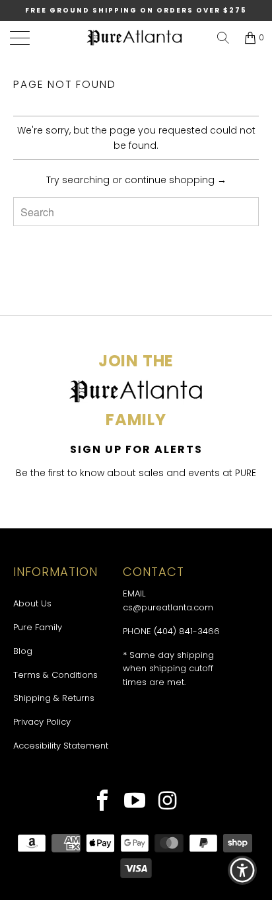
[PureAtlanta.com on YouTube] (135, 802)
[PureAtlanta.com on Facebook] (102, 802)
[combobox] (136, 211)
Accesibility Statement (60, 745)
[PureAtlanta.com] (134, 38)
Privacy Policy (42, 722)
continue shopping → (175, 179)
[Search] (223, 37)
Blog (22, 651)
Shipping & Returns (53, 698)
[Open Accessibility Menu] (242, 870)
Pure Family (37, 627)
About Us (32, 603)
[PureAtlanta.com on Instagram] (168, 802)
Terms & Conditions (55, 675)
